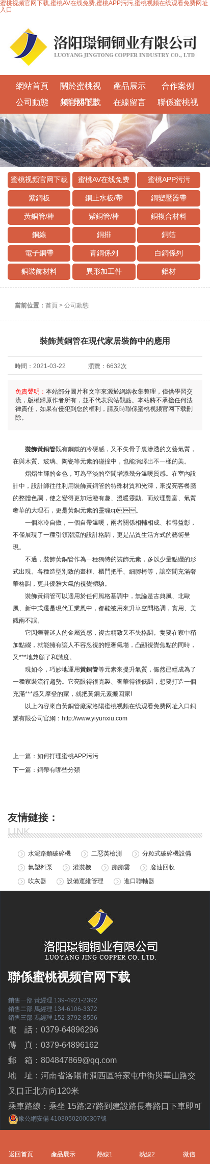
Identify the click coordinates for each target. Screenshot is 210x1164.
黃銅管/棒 (39, 216)
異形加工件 (104, 271)
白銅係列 (168, 253)
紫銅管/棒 (104, 216)
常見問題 (80, 102)
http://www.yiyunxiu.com (94, 718)
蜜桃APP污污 (169, 179)
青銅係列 (104, 253)
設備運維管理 (85, 881)
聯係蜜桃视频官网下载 (178, 104)
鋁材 (169, 271)
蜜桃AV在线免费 (103, 179)
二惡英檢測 (106, 853)
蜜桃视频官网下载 (39, 179)
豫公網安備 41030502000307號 (62, 1118)
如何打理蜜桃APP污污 (67, 756)
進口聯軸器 (139, 881)
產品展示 (129, 86)
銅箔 (169, 234)
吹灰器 (37, 881)
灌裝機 (82, 867)
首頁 (51, 305)
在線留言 (129, 102)
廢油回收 (162, 867)
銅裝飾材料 (39, 271)
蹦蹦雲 (121, 867)
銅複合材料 (169, 216)
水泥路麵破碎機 (49, 853)
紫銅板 (39, 198)
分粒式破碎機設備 (166, 853)
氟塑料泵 (40, 867)
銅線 (39, 234)
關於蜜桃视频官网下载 (80, 88)
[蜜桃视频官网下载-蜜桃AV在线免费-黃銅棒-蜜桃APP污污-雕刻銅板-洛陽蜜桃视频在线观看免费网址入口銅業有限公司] (105, 44)
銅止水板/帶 (104, 198)
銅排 (104, 234)
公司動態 (32, 102)
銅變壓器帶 (169, 198)
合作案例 (178, 86)
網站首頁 (32, 86)
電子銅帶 (39, 253)
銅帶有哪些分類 (58, 769)
